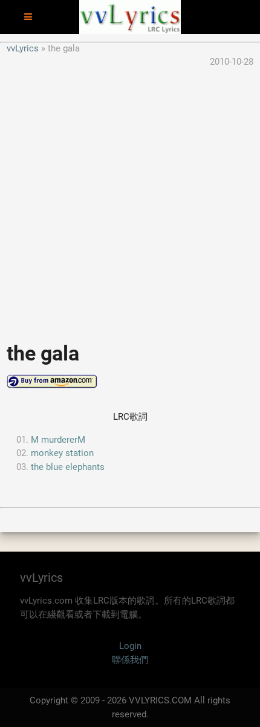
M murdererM (58, 439)
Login (130, 646)
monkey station (62, 453)
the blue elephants (68, 466)
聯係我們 (130, 659)
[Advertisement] (130, 199)
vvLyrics (23, 48)
